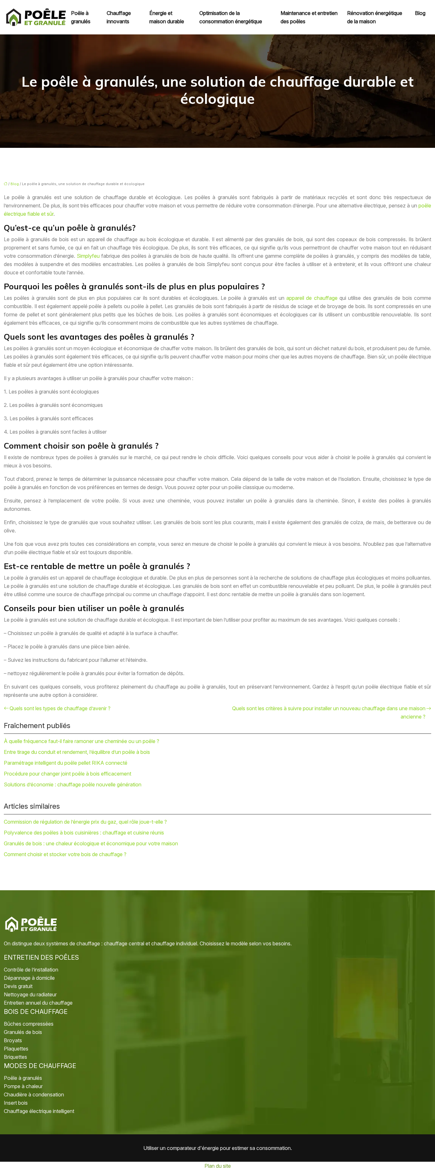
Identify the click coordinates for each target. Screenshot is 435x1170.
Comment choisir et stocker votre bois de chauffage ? (65, 854)
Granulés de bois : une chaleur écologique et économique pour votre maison (91, 843)
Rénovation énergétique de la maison (374, 17)
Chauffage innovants (119, 17)
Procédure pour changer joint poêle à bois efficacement (67, 773)
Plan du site (217, 1166)
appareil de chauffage (312, 298)
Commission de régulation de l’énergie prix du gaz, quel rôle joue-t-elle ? (85, 822)
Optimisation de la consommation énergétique (230, 17)
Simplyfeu (88, 256)
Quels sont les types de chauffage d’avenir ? (60, 708)
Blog (420, 13)
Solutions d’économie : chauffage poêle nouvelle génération (72, 784)
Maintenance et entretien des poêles (309, 17)
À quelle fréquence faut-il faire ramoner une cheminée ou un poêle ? (81, 741)
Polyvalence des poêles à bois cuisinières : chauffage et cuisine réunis (84, 832)
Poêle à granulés (80, 17)
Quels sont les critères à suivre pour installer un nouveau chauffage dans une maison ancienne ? (328, 712)
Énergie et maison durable (166, 17)
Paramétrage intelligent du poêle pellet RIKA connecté (65, 763)
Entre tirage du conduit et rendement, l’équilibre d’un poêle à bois (77, 752)
